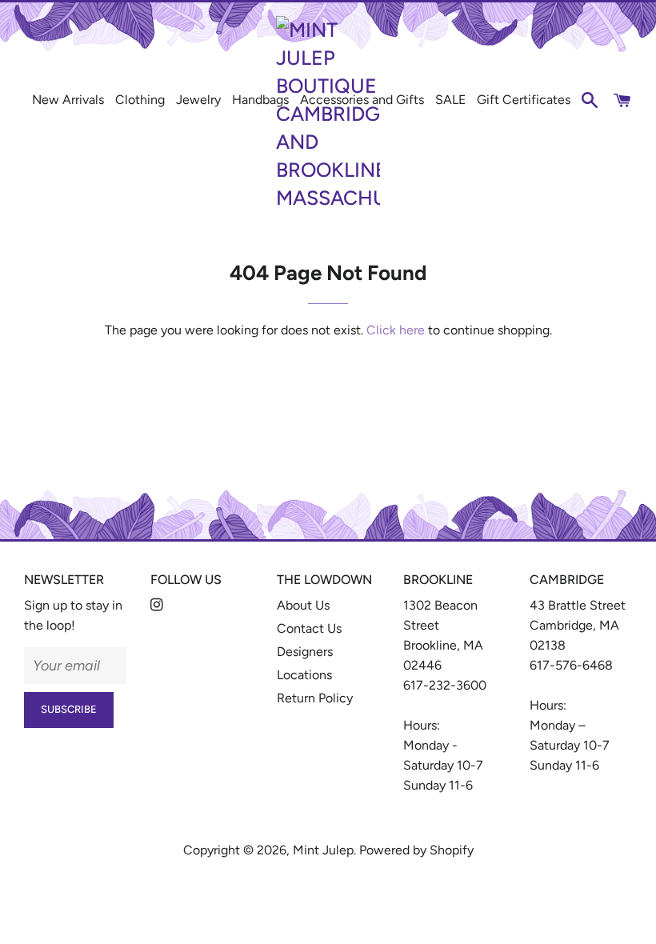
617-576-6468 (571, 665)
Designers (305, 651)
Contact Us (309, 628)
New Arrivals (68, 99)
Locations (304, 674)
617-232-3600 (444, 685)
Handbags (260, 99)
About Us (303, 605)
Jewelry (198, 99)
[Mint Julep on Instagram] (158, 605)
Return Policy (315, 698)
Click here (395, 330)
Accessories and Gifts (362, 99)
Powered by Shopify (416, 850)
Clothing (140, 99)
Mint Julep (323, 850)
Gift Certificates (523, 99)
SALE (450, 99)
